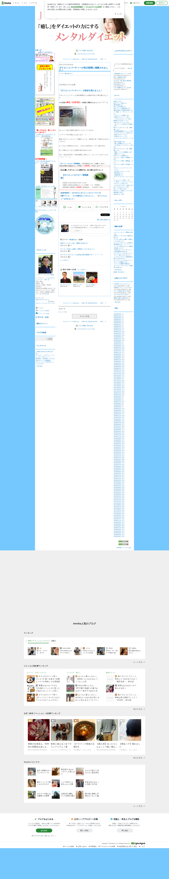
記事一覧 (84, 59)
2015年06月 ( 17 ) (119, 424)
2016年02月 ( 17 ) (119, 410)
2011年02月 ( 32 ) (119, 515)
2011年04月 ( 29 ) (119, 512)
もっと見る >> (64, 260)
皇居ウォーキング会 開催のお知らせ (74, 243)
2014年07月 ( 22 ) (119, 443)
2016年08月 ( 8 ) (119, 400)
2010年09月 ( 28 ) (119, 524)
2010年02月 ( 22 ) (119, 536)
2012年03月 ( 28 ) (119, 492)
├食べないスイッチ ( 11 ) (121, 122)
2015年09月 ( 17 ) (119, 419)
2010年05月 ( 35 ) (119, 531)
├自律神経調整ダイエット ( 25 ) (123, 131)
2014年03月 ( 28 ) (119, 450)
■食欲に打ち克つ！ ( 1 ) (121, 120)
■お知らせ (68, 73)
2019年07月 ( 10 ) (119, 338)
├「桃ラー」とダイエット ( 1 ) (123, 182)
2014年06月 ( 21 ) (119, 445)
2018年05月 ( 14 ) (119, 363)
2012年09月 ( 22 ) (119, 482)
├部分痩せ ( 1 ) (118, 173)
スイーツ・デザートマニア (36, 672)
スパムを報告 (69, 846)
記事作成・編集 (42, 317)
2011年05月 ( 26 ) (119, 510)
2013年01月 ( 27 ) (119, 475)
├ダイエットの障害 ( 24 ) (121, 115)
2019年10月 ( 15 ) (119, 333)
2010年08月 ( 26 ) (119, 526)
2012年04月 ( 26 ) (119, 491)
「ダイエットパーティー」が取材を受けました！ (81, 90)
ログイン (162, 3)
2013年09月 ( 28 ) (119, 461)
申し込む (125, 830)
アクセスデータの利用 (107, 846)
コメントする (84, 316)
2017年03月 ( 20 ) (119, 387)
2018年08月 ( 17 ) (119, 358)
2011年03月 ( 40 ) (119, 513)
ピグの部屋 (50, 274)
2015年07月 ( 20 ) (119, 422)
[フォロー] (123, 59)
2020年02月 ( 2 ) (119, 326)
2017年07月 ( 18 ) (119, 380)
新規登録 (149, 3)
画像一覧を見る (119, 272)
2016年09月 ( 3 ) (119, 398)
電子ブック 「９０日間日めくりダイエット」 (78, 196)
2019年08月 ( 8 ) (119, 337)
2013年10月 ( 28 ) (119, 459)
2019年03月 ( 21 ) (119, 345)
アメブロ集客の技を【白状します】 (123, 291)
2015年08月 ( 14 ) (119, 421)
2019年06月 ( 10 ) (119, 340)
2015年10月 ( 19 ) (119, 417)
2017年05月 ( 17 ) (119, 384)
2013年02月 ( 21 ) (119, 473)
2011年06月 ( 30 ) (119, 508)
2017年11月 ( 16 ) (119, 373)
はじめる (44, 830)
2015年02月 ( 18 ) (119, 431)
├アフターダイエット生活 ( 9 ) (123, 133)
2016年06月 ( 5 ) (119, 403)
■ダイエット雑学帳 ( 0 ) (121, 155)
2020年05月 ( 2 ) (119, 321)
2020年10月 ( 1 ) (119, 316)
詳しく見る (84, 830)
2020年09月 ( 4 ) (119, 317)
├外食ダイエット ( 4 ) (120, 136)
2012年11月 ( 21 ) (119, 478)
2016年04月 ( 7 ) (119, 407)
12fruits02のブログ (119, 84)
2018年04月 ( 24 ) (119, 365)
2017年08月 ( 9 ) (119, 379)
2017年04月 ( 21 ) (119, 386)
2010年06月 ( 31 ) (119, 529)
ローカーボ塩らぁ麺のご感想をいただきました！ (78, 249)
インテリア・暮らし (73, 672)
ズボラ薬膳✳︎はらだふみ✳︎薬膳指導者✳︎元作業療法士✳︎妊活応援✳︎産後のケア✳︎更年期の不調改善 (123, 87)
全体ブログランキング (42, 299)
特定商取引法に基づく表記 (128, 846)
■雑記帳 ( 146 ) (118, 192)
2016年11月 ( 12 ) (119, 394)
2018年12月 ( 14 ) (119, 351)
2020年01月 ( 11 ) (119, 328)
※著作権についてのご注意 (123, 547)
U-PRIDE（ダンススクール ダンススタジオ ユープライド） (123, 284)
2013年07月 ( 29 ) (119, 464)
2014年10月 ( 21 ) (119, 438)
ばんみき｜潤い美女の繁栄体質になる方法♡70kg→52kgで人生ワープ (123, 80)
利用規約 (94, 846)
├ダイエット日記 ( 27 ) (121, 183)
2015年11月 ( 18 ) (119, 415)
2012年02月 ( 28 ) (119, 494)
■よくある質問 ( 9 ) (120, 106)
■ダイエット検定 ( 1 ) (120, 103)
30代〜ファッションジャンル (38, 641)
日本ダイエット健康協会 (43, 360)
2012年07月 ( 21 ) (119, 485)
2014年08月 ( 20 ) (119, 442)
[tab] (38, 641)
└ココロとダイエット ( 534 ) (122, 119)
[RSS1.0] (123, 542)
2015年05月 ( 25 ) (119, 426)
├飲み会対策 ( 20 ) (119, 141)
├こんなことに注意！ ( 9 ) (122, 180)
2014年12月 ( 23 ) (119, 435)
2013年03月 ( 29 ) (119, 471)
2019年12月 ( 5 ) (119, 330)
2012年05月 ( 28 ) (119, 489)
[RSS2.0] (123, 544)
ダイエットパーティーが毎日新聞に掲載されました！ (83, 68)
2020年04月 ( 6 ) (119, 323)
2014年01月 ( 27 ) (119, 454)
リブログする (103, 207)
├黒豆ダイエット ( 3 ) (120, 134)
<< (121, 206)
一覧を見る (39, 366)
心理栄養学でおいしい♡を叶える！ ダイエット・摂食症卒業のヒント (123, 73)
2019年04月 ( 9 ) (119, 344)
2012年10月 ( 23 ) (119, 480)
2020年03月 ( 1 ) (119, 324)
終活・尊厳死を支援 (120, 77)
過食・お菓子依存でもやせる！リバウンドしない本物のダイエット (84, 27)
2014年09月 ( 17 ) (119, 440)
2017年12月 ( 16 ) (119, 372)
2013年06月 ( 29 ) (119, 466)
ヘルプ (143, 846)
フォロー (77, 230)
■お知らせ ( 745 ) (119, 194)
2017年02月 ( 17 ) (119, 389)
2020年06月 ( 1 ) (119, 319)
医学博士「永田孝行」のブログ (45, 358)
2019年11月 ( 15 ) (119, 331)
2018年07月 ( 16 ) (119, 359)
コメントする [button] (86, 207)
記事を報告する (105, 220)
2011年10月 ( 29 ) (119, 501)
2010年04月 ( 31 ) (119, 533)
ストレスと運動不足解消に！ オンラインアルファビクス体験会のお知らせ (123, 265)
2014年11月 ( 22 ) (119, 436)
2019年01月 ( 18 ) (119, 349)
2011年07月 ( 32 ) (119, 506)
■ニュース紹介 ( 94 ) (120, 189)
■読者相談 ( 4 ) (118, 105)
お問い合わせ (82, 846)
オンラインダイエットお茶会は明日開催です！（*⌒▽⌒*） (81, 255)
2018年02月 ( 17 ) (119, 368)
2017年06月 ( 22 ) (119, 382)
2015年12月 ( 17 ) (119, 414)
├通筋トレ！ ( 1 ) (119, 154)
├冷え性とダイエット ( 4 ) (122, 171)
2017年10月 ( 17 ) (119, 375)
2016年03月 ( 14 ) (119, 408)
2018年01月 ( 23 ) (119, 370)
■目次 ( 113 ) (118, 101)
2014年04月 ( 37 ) (119, 449)
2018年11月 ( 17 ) (119, 352)
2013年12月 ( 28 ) (119, 456)
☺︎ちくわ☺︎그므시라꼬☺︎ (121, 294)
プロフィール (41, 274)
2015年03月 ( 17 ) (119, 429)
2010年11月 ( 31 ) (119, 520)
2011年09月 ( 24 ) (119, 503)
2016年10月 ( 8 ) (119, 396)
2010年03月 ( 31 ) (119, 534)
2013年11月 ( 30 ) (119, 457)
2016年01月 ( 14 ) (119, 412)
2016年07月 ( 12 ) (119, 401)
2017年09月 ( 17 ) (119, 377)
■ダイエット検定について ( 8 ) (123, 190)
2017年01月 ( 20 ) (119, 391)
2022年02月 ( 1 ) (119, 314)
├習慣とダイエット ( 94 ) (121, 117)
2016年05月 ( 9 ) (119, 405)
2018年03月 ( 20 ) (119, 366)
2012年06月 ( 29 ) (119, 487)
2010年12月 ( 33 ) (119, 519)
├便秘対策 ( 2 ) (118, 175)
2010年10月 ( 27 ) (119, 522)
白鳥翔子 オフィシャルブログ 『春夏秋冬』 (123, 287)
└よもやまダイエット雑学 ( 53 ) (123, 185)
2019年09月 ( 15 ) (119, 335)
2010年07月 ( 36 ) (119, 527)
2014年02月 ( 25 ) (119, 452)
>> (125, 206)
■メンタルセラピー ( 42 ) (121, 187)
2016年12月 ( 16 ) (119, 393)
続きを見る (45, 293)
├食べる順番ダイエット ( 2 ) (122, 143)
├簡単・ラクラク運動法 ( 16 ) (123, 152)
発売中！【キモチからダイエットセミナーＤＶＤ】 (81, 193)
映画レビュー (111, 672)
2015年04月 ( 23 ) (119, 428)
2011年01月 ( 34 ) (119, 517)
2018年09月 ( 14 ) (119, 356)
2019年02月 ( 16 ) (119, 347)
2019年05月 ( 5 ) (119, 342)
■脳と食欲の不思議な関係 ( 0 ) (123, 110)
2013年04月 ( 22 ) (119, 470)
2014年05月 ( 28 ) (119, 447)
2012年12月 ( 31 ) (119, 477)
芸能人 (53, 641)
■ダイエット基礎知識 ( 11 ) (122, 108)
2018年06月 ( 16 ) (119, 361)
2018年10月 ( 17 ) (119, 354)
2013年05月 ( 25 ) (119, 468)
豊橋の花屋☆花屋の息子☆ (122, 298)
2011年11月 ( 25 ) (119, 499)
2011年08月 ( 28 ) (119, 505)
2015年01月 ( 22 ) (119, 433)
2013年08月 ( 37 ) (119, 463)
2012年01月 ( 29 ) (119, 496)
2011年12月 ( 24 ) (119, 498)
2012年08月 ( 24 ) (119, 484)
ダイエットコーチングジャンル (45, 303)
